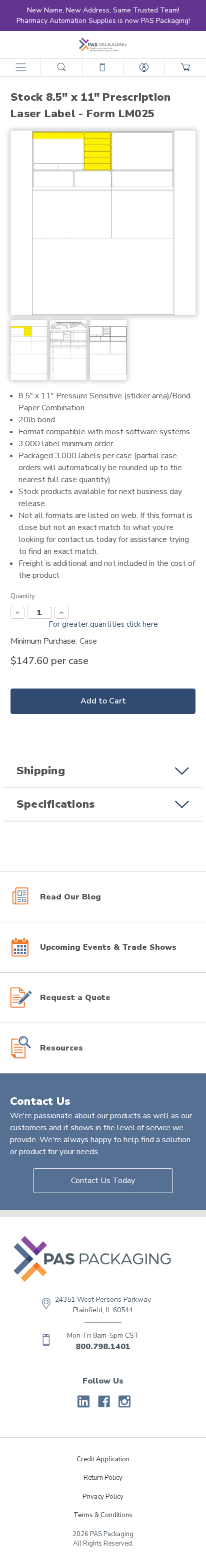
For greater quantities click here (103, 624)
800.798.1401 (103, 1346)
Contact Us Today (103, 1180)
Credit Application (103, 1459)
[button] (103, 771)
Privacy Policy (103, 1496)
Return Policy (103, 1477)
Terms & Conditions (103, 1515)
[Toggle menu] (20, 67)
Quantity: (23, 596)
